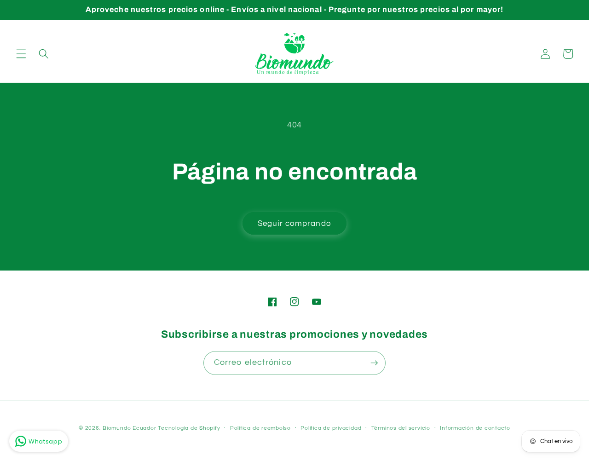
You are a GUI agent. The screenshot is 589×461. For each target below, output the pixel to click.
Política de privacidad (330, 428)
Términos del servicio (400, 428)
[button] (21, 54)
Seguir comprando (294, 223)
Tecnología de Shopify (189, 428)
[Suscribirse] (374, 363)
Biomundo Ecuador (129, 428)
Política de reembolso (260, 428)
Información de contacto (475, 428)
